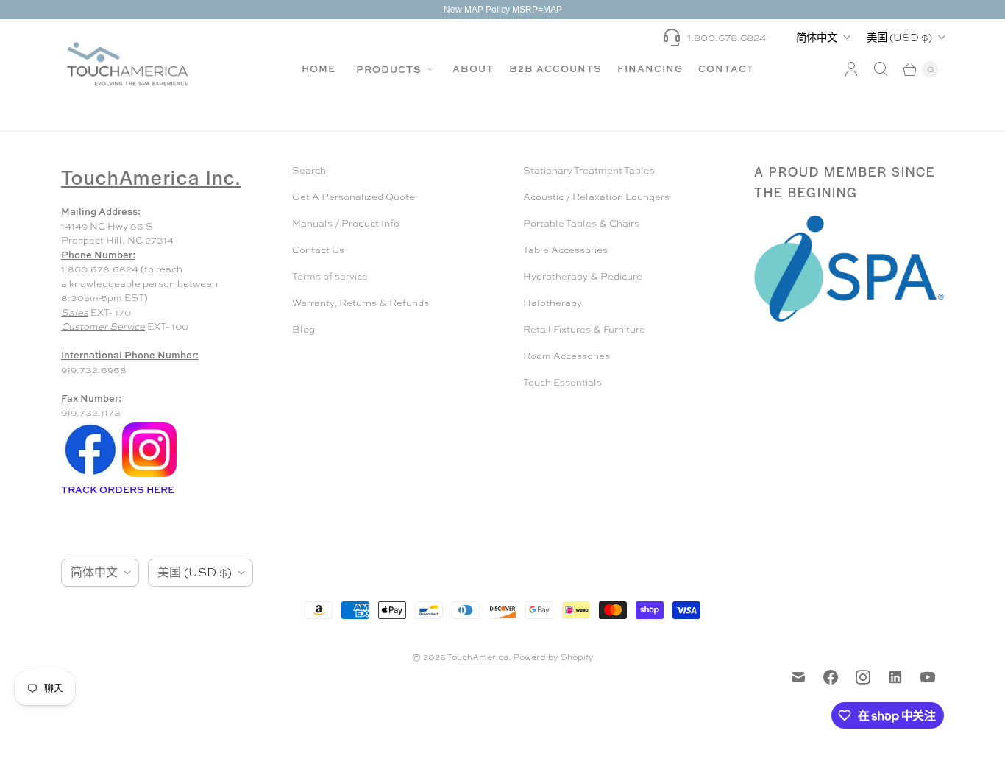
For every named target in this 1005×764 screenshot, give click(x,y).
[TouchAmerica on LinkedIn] (895, 677)
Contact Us (318, 250)
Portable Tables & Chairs (581, 223)
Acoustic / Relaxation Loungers (596, 197)
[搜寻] (880, 69)
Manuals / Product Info (345, 223)
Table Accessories (565, 250)
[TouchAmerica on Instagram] (863, 677)
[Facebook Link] (90, 476)
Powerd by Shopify (553, 657)
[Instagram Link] (149, 476)
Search (309, 170)
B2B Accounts (555, 68)
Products (390, 69)
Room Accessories (566, 356)
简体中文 (816, 37)
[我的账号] (851, 69)
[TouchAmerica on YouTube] (928, 677)
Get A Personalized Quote (353, 197)
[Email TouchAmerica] (798, 677)
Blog (303, 329)
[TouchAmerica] (127, 63)
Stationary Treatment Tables (589, 170)
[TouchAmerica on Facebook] (830, 677)
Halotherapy (552, 303)
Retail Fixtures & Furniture (584, 329)
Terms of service (330, 276)
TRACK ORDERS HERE (119, 489)
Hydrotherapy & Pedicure (582, 276)
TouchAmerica (477, 657)
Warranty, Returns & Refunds (360, 303)
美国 (899, 37)
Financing (650, 68)
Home (318, 68)
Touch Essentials (562, 382)
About (473, 68)
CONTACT (726, 68)
